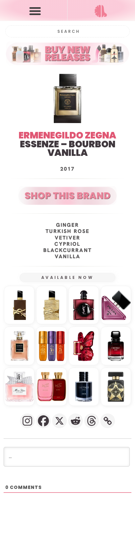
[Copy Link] (107, 420)
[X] (59, 420)
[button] (35, 10)
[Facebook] (43, 420)
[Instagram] (27, 420)
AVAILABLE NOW (67, 277)
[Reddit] (75, 420)
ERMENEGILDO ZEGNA (67, 135)
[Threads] (91, 420)
